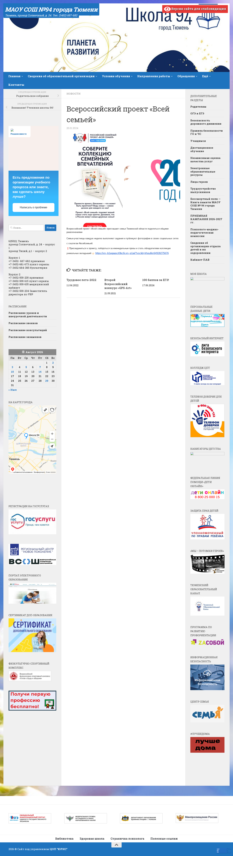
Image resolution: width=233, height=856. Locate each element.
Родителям (198, 106)
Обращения (186, 76)
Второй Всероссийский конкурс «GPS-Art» (118, 284)
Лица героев (199, 181)
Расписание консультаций (28, 330)
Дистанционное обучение (201, 149)
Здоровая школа (92, 838)
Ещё (205, 76)
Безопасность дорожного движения (205, 122)
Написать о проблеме (33, 207)
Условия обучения (116, 76)
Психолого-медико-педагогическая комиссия (204, 233)
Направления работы (153, 76)
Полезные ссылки (164, 838)
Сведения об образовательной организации (61, 76)
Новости (74, 93)
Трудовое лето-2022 (81, 280)
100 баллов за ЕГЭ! (155, 280)
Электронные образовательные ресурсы (202, 171)
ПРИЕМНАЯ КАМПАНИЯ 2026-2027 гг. (206, 219)
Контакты (16, 84)
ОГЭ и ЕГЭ (197, 113)
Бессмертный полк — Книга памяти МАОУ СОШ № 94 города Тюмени (205, 204)
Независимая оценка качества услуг (205, 159)
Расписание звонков (23, 323)
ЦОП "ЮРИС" (58, 849)
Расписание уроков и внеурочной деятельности (28, 314)
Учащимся (198, 141)
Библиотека (64, 838)
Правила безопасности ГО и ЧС (206, 132)
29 (46, 380)
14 (40, 371)
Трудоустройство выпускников (203, 190)
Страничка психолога (127, 838)
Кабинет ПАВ (199, 259)
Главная (14, 76)
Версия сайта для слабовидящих (198, 9)
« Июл (13, 389)
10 (12, 371)
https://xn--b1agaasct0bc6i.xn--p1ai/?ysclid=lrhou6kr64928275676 (132, 253)
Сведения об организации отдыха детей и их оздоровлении (205, 248)
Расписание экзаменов (25, 337)
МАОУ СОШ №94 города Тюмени (51, 9)
